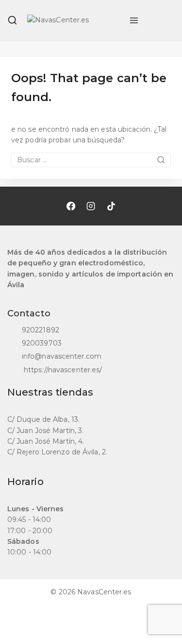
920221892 (40, 330)
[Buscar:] (91, 160)
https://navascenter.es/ (62, 369)
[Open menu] (134, 20)
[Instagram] (90, 206)
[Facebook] (70, 206)
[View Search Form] (12, 20)
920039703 (42, 343)
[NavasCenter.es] (73, 20)
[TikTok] (111, 206)
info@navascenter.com (61, 356)
